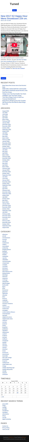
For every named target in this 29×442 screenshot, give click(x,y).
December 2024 (6, 143)
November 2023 (6, 158)
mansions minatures (7, 303)
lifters (3, 296)
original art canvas (7, 317)
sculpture (4, 335)
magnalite (4, 300)
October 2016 (5, 224)
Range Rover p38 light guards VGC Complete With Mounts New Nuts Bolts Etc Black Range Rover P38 (14, 102)
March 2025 (5, 138)
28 (17, 392)
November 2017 (6, 217)
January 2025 (5, 141)
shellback (4, 339)
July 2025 (4, 133)
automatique (5, 246)
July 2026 (4, 112)
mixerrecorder (6, 307)
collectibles (5, 259)
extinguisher (5, 281)
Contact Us (5, 426)
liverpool (4, 298)
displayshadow (6, 273)
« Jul (2, 396)
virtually (4, 371)
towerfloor (4, 349)
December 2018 (6, 205)
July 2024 (4, 149)
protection (4, 327)
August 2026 (5, 111)
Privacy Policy (5, 427)
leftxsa (4, 415)
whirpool (4, 372)
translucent (5, 352)
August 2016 (5, 227)
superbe (4, 347)
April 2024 (5, 153)
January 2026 (5, 122)
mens (19, 68)
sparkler (4, 342)
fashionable (5, 285)
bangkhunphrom (6, 249)
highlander (5, 293)
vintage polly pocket (7, 369)
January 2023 (5, 170)
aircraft (4, 236)
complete (4, 264)
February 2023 (6, 168)
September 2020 (6, 193)
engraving (4, 278)
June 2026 (5, 114)
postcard (4, 323)
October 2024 (5, 146)
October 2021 (5, 183)
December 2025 (6, 124)
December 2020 (6, 192)
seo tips (4, 417)
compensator (5, 263)
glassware (5, 291)
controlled (4, 266)
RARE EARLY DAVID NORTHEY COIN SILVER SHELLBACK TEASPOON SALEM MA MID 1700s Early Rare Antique (14, 90)
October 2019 (5, 198)
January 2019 (5, 203)
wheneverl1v (5, 414)
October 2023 (5, 160)
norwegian (5, 310)
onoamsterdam (6, 313)
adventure (5, 234)
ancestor (4, 239)
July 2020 (4, 197)
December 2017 (6, 215)
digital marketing (6, 419)
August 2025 (5, 131)
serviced (4, 337)
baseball (4, 251)
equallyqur (5, 412)
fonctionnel (5, 290)
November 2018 (6, 207)
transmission (5, 354)
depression (5, 269)
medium (4, 305)
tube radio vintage (7, 357)
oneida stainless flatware (8, 312)
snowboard (8, 68)
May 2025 (4, 136)
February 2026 (6, 121)
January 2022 (5, 180)
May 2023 (4, 163)
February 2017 (6, 220)
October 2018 (5, 209)
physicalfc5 (5, 404)
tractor (4, 350)
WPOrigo (24, 437)
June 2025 (5, 134)
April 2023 (5, 165)
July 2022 (4, 176)
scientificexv (5, 410)
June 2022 (5, 178)
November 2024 (6, 144)
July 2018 (4, 212)
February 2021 (6, 190)
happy (14, 68)
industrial (4, 295)
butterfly (4, 254)
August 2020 (5, 195)
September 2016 (6, 225)
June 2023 (5, 161)
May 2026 (4, 116)
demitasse (5, 268)
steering (4, 344)
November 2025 (6, 126)
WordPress (11, 437)
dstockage (5, 274)
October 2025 (5, 128)
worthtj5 (4, 407)
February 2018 (6, 214)
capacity (4, 258)
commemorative (6, 261)
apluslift (4, 241)
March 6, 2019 (3, 20)
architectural (5, 242)
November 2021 (6, 182)
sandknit (4, 334)
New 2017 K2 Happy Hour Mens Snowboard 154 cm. (14, 17)
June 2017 (5, 219)
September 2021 (6, 185)
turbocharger (5, 359)
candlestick (5, 256)
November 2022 (6, 171)
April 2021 (5, 188)
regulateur (5, 330)
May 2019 (4, 200)
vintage (4, 366)
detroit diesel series (7, 271)
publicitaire (5, 328)
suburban (4, 345)
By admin (9, 20)
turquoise (4, 361)
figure (3, 286)
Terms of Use (5, 429)
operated (4, 315)
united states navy (7, 364)
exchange (4, 280)
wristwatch (5, 374)
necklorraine (5, 308)
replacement (5, 332)
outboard (4, 320)
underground (5, 362)
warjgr (4, 405)
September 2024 (6, 148)
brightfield (4, 253)
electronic (4, 276)
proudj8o (4, 409)
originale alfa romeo (7, 318)
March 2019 (5, 202)
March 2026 (5, 119)
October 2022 (5, 173)
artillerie (4, 244)
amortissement (6, 237)
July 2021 (4, 187)
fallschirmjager (6, 283)
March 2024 (5, 155)
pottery (4, 325)
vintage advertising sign (8, 367)
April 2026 (5, 117)
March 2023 (5, 166)
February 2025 (6, 139)
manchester (5, 301)
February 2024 (6, 156)
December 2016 (6, 222)
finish (3, 288)
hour (16, 68)
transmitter (5, 355)
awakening (5, 247)
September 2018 (6, 210)
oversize (4, 322)
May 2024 (4, 151)
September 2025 (6, 129)
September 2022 (6, 175)
